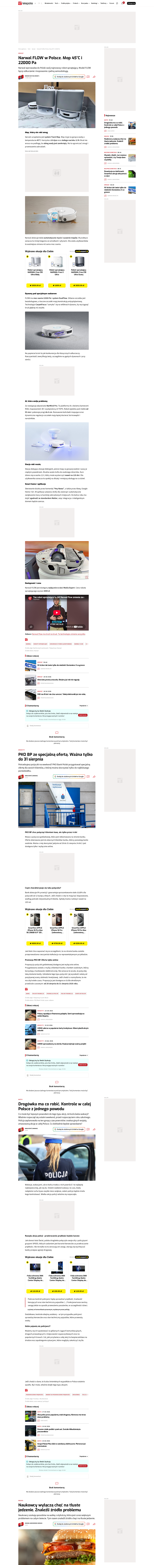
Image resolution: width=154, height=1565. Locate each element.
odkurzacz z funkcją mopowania (61, 644)
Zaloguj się (131, 3)
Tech (29, 49)
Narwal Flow (78, 644)
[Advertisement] (77, 27)
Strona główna (22, 49)
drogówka (76, 1394)
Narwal (28, 644)
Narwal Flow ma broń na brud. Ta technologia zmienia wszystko (58, 634)
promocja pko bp (52, 993)
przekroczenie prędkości (34, 1394)
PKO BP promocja (67, 993)
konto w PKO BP (80, 993)
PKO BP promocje (38, 993)
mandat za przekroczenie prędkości (58, 1394)
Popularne (83, 706)
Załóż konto (83, 715)
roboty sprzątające (40, 644)
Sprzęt (33, 49)
